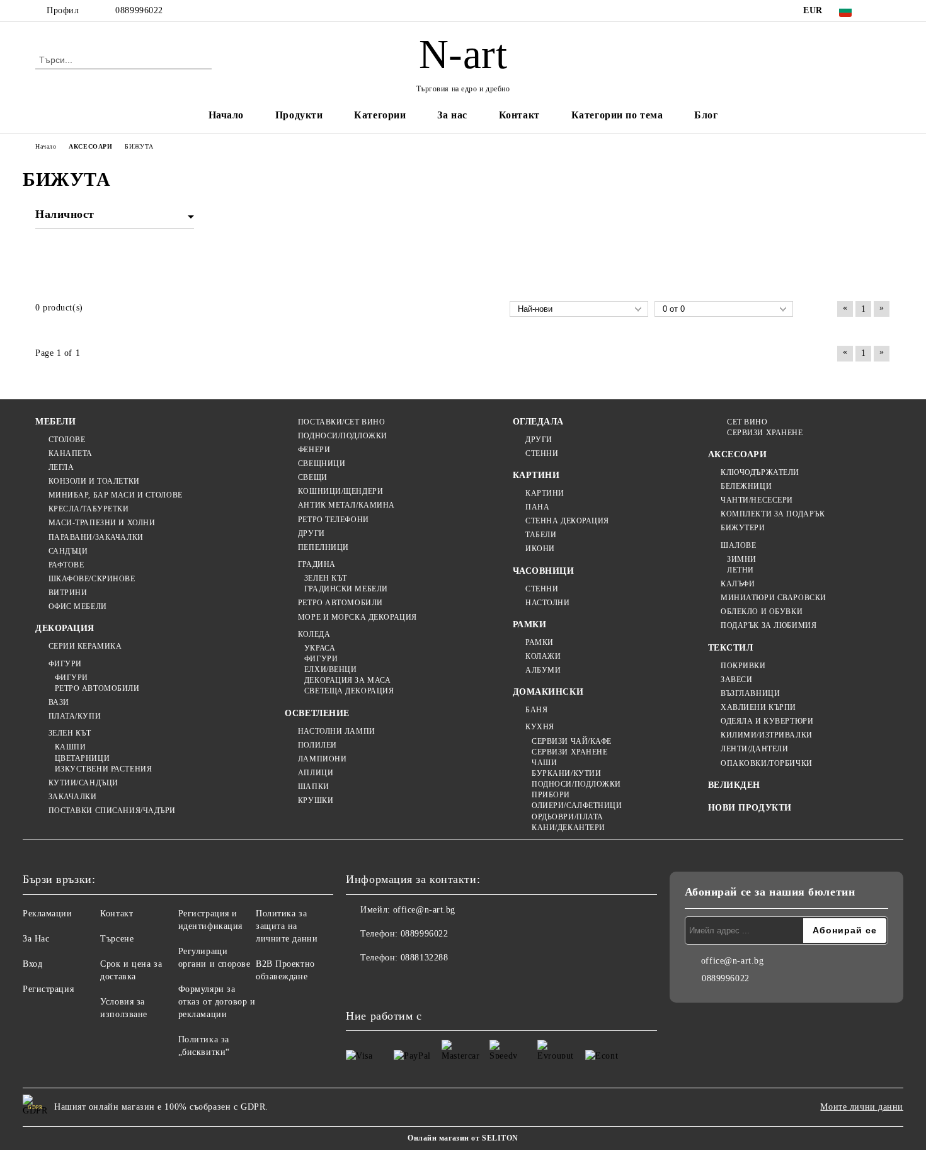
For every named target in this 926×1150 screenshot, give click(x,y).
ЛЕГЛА (61, 467)
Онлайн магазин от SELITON (463, 1138)
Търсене (117, 938)
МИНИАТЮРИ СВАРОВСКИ (773, 597)
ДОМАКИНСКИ (548, 692)
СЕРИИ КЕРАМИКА (85, 646)
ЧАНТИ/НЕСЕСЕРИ (757, 500)
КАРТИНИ (536, 475)
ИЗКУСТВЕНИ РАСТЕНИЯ (103, 769)
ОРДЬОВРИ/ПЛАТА (567, 816)
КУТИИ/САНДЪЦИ (83, 782)
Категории (380, 115)
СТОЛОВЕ (67, 439)
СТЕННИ (541, 453)
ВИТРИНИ (68, 592)
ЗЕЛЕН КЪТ (70, 733)
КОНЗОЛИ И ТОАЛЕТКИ (94, 481)
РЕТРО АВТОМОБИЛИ (97, 688)
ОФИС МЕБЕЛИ (78, 606)
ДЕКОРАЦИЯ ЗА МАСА (347, 680)
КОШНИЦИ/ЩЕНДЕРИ (340, 491)
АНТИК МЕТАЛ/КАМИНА (346, 505)
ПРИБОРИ (551, 794)
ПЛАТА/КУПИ (75, 716)
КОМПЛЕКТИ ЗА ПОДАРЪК (773, 514)
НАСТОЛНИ (547, 602)
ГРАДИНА (316, 564)
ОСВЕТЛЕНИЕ (317, 713)
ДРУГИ (311, 533)
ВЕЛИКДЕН (734, 785)
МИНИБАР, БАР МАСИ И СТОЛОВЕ (116, 495)
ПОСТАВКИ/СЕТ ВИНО (341, 422)
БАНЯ (536, 709)
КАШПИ (70, 747)
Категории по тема (617, 115)
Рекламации (47, 913)
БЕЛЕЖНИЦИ (746, 486)
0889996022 (139, 10)
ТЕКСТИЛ (730, 647)
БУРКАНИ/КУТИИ (566, 773)
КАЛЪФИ (738, 583)
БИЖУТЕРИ (743, 527)
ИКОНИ (540, 548)
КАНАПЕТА (71, 453)
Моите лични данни (861, 1107)
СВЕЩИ (312, 477)
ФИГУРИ (65, 663)
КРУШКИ (315, 800)
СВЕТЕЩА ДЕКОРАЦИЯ (349, 690)
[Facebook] (884, 11)
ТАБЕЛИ (540, 534)
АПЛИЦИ (315, 772)
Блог (705, 115)
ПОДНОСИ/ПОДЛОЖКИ (342, 435)
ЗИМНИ (742, 559)
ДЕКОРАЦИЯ (64, 628)
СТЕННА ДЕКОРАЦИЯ (567, 520)
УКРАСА (319, 648)
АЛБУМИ (543, 670)
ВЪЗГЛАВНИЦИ (750, 693)
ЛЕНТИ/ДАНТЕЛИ (754, 748)
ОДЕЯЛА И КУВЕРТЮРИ (767, 721)
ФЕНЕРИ (314, 449)
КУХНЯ (539, 726)
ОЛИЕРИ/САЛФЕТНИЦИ (577, 805)
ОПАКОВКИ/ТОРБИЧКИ (767, 763)
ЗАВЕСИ (736, 679)
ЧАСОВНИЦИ (543, 571)
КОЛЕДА (314, 634)
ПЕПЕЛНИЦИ (323, 547)
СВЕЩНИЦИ (321, 463)
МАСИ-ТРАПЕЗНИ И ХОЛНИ (102, 522)
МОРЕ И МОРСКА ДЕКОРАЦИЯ (357, 617)
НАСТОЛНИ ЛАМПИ (336, 731)
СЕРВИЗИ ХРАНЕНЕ (569, 752)
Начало (226, 115)
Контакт (519, 115)
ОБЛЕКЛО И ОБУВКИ (762, 611)
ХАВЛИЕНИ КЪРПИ (758, 707)
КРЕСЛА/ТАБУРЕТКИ (89, 508)
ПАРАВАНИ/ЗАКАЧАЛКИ (96, 537)
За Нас (36, 938)
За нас (452, 115)
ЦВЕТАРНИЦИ (82, 758)
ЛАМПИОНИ (322, 758)
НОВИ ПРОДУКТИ (750, 807)
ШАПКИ (313, 786)
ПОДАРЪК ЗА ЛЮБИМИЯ (768, 625)
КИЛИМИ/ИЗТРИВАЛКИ (767, 735)
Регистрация (48, 989)
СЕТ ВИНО (747, 422)
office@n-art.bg (424, 909)
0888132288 (425, 957)
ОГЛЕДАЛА (538, 421)
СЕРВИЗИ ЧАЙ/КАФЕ (572, 741)
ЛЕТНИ (740, 570)
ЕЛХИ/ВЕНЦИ (330, 669)
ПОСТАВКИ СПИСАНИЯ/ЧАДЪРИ (112, 810)
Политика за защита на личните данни (286, 926)
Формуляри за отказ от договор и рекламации (217, 1001)
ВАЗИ (59, 702)
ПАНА (537, 507)
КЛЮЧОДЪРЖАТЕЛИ (760, 472)
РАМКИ (530, 624)
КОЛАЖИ (543, 656)
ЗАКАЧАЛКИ (73, 796)
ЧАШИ (544, 762)
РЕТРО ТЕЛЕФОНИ (333, 519)
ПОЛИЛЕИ (317, 745)
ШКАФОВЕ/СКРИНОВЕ (92, 578)
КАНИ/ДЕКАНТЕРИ (568, 827)
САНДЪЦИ (68, 551)
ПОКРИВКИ (743, 665)
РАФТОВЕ (66, 565)
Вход (32, 964)
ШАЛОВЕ (738, 545)
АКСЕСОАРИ (737, 454)
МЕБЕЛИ (55, 421)
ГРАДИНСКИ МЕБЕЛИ (346, 588)
